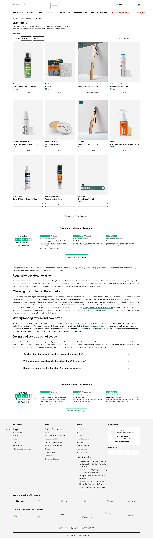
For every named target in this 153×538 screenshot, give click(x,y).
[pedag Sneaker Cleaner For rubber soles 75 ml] (125, 62)
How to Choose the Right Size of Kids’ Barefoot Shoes (92, 488)
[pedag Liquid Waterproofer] (28, 120)
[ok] (99, 6)
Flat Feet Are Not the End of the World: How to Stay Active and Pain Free (92, 483)
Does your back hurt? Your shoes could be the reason (93, 477)
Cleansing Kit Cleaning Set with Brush (125, 144)
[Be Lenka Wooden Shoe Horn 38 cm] (93, 62)
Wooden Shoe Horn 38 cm (88, 86)
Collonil (48, 86)
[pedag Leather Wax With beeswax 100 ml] (60, 120)
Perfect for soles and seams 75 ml (26, 144)
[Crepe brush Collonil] (93, 175)
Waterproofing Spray (53, 199)
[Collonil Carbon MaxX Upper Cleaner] (28, 62)
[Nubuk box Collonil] (60, 62)
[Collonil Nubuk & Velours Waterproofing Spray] (60, 175)
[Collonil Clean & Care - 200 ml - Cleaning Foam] (28, 175)
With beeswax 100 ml (53, 144)
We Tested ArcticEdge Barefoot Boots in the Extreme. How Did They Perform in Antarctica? (92, 464)
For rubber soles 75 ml (119, 86)
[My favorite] (128, 5)
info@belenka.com (122, 442)
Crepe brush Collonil (86, 199)
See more (16, 33)
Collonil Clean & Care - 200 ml (25, 199)
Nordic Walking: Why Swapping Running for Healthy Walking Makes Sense (93, 471)
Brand (36, 38)
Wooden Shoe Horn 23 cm (88, 144)
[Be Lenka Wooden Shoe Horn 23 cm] (93, 120)
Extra (24, 38)
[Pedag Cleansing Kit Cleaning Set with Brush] (125, 120)
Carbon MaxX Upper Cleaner (24, 86)
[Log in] (133, 5)
